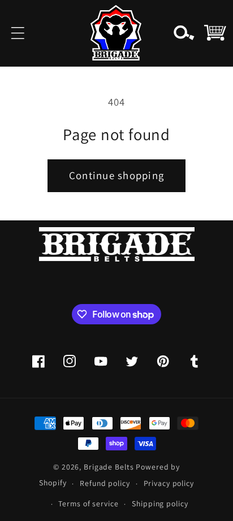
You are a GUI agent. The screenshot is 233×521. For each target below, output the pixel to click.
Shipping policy (160, 503)
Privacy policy (169, 483)
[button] (17, 33)
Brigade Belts (108, 467)
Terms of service (88, 503)
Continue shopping (116, 175)
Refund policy (105, 483)
